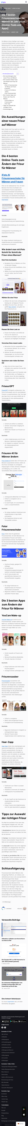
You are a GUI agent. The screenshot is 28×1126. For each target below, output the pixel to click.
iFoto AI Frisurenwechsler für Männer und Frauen (11, 85)
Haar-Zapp (7, 103)
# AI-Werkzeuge (7, 902)
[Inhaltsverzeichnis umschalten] (17, 74)
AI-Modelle (4, 1036)
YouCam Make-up (9, 100)
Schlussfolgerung (8, 109)
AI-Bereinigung (5, 1055)
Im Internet (4, 1093)
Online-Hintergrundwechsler (8, 1069)
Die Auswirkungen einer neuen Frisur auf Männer (10, 77)
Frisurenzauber (8, 102)
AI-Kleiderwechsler (6, 1044)
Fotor (3, 534)
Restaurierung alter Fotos (7, 1079)
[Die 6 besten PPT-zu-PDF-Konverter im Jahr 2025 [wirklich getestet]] (14, 951)
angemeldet (10, 1001)
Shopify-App (4, 1101)
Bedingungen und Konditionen (8, 1120)
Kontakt (3, 1110)
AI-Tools (18, 8)
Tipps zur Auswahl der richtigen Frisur (9, 106)
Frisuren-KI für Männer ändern (10, 90)
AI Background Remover (7, 1050)
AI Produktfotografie (6, 1042)
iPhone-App (4, 1096)
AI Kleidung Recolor (6, 1047)
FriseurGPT (7, 88)
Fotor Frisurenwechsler (10, 93)
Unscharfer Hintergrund (7, 1087)
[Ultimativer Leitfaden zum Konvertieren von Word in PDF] (14, 930)
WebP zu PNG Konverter (7, 1077)
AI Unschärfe (4, 1057)
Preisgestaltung (5, 1113)
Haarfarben (5, 199)
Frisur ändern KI (6, 460)
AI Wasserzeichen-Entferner (8, 1052)
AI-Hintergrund (5, 1039)
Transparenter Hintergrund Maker (9, 1066)
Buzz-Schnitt (12, 307)
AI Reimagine (4, 1060)
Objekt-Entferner (5, 1085)
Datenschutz (4, 1118)
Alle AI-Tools (4, 1034)
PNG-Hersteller (5, 1082)
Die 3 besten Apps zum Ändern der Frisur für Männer (9, 96)
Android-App (4, 1099)
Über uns (3, 1107)
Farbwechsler (4, 1074)
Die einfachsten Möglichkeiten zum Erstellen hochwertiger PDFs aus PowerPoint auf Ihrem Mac (12, 984)
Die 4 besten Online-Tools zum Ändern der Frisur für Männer (10, 81)
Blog (2, 1115)
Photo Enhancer (5, 1071)
